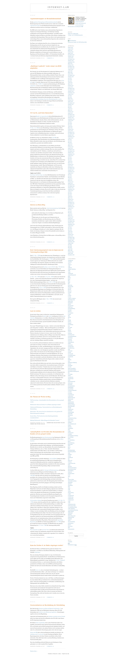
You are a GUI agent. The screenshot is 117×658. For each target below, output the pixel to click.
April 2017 (70, 108)
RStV (69, 448)
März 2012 (70, 198)
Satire (69, 453)
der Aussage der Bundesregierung (50, 470)
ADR (69, 266)
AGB (69, 270)
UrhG (69, 501)
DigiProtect (70, 307)
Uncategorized (71, 495)
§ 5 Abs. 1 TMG (36, 255)
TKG (69, 486)
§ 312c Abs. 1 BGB (49, 276)
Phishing (70, 426)
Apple (69, 272)
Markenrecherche (71, 397)
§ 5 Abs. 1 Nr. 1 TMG (35, 276)
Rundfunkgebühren (72, 451)
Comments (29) (50, 388)
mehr (45, 316)
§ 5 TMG (51, 259)
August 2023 (70, 57)
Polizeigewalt (70, 432)
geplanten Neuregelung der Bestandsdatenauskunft (45, 22)
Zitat (69, 527)
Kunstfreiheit (70, 389)
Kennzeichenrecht (71, 381)
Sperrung (70, 466)
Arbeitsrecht (70, 273)
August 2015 (70, 138)
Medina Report (71, 403)
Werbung (70, 514)
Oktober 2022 (71, 60)
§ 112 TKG (58, 521)
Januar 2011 (70, 218)
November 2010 (71, 221)
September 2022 (71, 62)
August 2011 (70, 208)
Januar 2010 (70, 236)
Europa (69, 330)
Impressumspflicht (71, 368)
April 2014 (70, 161)
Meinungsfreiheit (71, 405)
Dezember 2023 (71, 54)
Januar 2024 (70, 53)
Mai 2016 (70, 125)
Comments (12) (50, 196)
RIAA (69, 447)
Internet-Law (58, 7)
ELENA (69, 321)
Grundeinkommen (71, 355)
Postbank (70, 434)
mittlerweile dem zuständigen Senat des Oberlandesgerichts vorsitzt (45, 99)
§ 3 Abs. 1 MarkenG (60, 560)
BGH (69, 279)
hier (63, 80)
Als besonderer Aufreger (35, 500)
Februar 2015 (70, 146)
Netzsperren (70, 415)
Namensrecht (70, 409)
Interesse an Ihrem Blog (37, 205)
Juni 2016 (70, 123)
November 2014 (71, 151)
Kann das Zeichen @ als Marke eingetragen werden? (46, 545)
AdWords (70, 267)
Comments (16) (50, 242)
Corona (69, 296)
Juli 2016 (70, 122)
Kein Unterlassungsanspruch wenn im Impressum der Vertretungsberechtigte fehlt (46, 251)
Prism (69, 438)
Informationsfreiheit (72, 369)
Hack (69, 358)
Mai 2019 (70, 81)
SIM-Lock (70, 460)
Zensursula (70, 526)
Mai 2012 (70, 195)
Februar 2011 (70, 217)
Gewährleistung (71, 348)
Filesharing (70, 337)
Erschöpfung (70, 324)
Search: (70, 532)
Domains (70, 310)
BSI (69, 283)
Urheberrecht (70, 498)
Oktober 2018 (71, 91)
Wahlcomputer (71, 511)
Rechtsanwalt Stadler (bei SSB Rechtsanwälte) (77, 42)
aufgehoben (33, 85)
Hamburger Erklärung (72, 362)
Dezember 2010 (71, 219)
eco (68, 318)
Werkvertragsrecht (71, 516)
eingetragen (37, 552)
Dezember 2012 (71, 184)
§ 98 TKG (54, 137)
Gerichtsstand (70, 346)
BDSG (69, 277)
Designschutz (70, 305)
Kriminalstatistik (71, 386)
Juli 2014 (70, 157)
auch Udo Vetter (45, 529)
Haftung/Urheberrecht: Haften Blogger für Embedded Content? (44, 420)
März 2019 (70, 84)
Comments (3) (50, 597)
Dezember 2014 (71, 149)
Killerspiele (70, 383)
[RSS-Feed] (72, 40)
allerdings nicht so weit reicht (37, 634)
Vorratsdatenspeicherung (73, 510)
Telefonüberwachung (72, 481)
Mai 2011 (70, 212)
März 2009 (70, 250)
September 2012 (71, 189)
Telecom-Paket (71, 479)
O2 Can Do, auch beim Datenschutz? (41, 113)
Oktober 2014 (71, 152)
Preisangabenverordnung (73, 435)
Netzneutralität (71, 412)
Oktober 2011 (71, 205)
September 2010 (71, 224)
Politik (69, 431)
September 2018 (71, 92)
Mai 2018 (70, 97)
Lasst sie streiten (35, 311)
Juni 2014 (70, 158)
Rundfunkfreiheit (71, 450)
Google (69, 352)
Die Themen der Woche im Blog (40, 397)
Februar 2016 (70, 129)
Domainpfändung (71, 308)
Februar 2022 (70, 65)
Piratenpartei (70, 428)
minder (50, 316)
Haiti (69, 361)
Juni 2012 (70, 193)
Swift (69, 475)
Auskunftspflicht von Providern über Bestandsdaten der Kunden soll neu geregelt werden (47, 433)
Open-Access (70, 421)
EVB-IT (69, 331)
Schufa (69, 456)
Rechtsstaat (70, 444)
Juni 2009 (70, 246)
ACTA (69, 263)
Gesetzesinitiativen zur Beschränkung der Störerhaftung (47, 605)
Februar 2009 (70, 252)
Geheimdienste (71, 342)
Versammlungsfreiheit (72, 507)
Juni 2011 (70, 211)
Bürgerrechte (70, 286)
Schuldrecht (70, 457)
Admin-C (70, 264)
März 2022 (70, 63)
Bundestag (70, 285)
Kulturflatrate (70, 387)
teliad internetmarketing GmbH (54, 208)
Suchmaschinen (71, 473)
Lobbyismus (70, 396)
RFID (69, 445)
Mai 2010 (70, 230)
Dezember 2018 (71, 88)
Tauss (69, 476)
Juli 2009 (70, 244)
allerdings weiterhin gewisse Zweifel (56, 616)
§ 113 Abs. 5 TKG (42, 525)
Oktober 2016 (71, 117)
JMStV (69, 375)
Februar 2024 (70, 51)
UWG (69, 502)
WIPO (69, 520)
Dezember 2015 (71, 132)
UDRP (69, 494)
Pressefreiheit (70, 437)
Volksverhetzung (71, 508)
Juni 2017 (70, 106)
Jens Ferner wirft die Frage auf (37, 175)
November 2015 (71, 133)
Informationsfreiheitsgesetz (73, 371)
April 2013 (70, 179)
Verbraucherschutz (71, 504)
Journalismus (70, 377)
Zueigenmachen (71, 529)
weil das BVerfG (53, 458)
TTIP (69, 489)
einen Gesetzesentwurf (47, 437)
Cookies (69, 295)
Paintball (69, 422)
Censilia (69, 292)
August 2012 (70, 190)
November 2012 (71, 186)
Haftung (69, 359)
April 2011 (70, 214)
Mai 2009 (70, 247)
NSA (69, 416)
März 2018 (70, 98)
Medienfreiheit (71, 402)
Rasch (69, 441)
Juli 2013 (70, 174)
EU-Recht (70, 327)
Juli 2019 (70, 78)
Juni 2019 (70, 79)
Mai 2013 (70, 177)
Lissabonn (70, 393)
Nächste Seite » (33, 651)
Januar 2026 (70, 47)
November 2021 (71, 68)
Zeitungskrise (70, 523)
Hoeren (69, 364)
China (69, 294)
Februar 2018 (70, 100)
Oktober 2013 (71, 170)
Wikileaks (70, 518)
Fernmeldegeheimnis (72, 336)
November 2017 (71, 103)
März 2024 (70, 50)
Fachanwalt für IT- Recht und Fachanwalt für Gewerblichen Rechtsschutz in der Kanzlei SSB (77, 24)
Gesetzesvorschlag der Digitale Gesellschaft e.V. (50, 608)
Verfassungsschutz (72, 505)
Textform (70, 483)
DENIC (69, 304)
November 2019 (71, 75)
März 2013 (70, 180)
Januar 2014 (70, 165)
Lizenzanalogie (71, 394)
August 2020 (70, 69)
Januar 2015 (70, 148)
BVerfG (69, 289)
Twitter (69, 491)
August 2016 (70, 120)
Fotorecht (70, 339)
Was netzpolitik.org (34, 529)
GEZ (69, 349)
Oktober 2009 (71, 240)
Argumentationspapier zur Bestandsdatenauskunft (45, 18)
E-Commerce (70, 313)
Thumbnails (70, 485)
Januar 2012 (70, 200)
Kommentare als (72, 544)
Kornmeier (70, 384)
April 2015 (70, 143)
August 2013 (70, 173)
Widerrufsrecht (71, 517)
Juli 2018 (70, 95)
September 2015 (71, 136)
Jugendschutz (70, 378)
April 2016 (70, 126)
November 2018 (71, 89)
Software (70, 461)
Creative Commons (72, 298)
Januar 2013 (70, 183)
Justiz (69, 380)
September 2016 (71, 119)
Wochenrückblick (71, 521)
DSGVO (70, 311)
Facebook (70, 333)
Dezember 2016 (71, 114)
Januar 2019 (70, 87)
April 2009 (70, 249)
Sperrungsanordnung (72, 467)
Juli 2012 (70, 192)
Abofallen (70, 261)
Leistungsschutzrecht (72, 390)
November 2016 (71, 116)
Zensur (69, 524)
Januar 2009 (70, 253)
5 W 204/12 (61, 267)
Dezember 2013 (71, 167)
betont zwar (38, 570)
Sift (68, 459)
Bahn (69, 276)
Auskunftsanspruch (72, 275)
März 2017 (70, 110)
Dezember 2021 (71, 66)
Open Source (70, 419)
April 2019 (70, 82)
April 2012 (70, 196)
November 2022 (71, 59)
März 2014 (70, 162)
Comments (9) (50, 537)
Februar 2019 (70, 85)
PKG (69, 429)
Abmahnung (70, 260)
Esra (69, 326)
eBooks (69, 317)
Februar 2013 (70, 181)
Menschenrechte (71, 406)
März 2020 (70, 72)
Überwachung (71, 492)
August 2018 (70, 94)
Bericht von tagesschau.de (42, 116)
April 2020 (70, 71)
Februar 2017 (70, 111)
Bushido (69, 288)
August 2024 (70, 49)
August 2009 (70, 243)
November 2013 (71, 168)
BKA (69, 280)
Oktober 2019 (71, 76)
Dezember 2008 (71, 254)
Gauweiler (70, 340)
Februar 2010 (70, 234)
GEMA (69, 343)
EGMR (69, 320)
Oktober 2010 (71, 222)
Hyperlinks (70, 365)
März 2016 (70, 127)
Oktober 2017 (71, 104)
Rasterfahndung (71, 443)
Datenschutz (70, 301)
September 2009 (71, 241)
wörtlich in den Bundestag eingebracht (48, 612)
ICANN (69, 367)
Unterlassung (70, 497)
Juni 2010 (70, 228)
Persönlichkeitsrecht (72, 423)
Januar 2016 (70, 130)
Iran (69, 372)
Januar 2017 (70, 113)
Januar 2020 (70, 73)
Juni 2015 (70, 141)
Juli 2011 (70, 209)
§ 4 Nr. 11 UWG (52, 282)
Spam (69, 464)
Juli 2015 (70, 139)
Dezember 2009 (71, 237)
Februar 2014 (70, 164)
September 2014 (71, 154)
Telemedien (70, 482)
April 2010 (70, 231)
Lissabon (70, 391)
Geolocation (70, 345)
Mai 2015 (70, 142)
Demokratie (70, 302)
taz (68, 478)
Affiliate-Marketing (72, 269)
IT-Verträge (70, 374)
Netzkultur (70, 410)
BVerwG (70, 291)
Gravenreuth (70, 353)
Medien (69, 400)
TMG (69, 488)
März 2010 (70, 233)
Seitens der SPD (34, 632)
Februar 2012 (70, 199)
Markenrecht (70, 399)
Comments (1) (50, 58)
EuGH (69, 329)
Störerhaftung (70, 470)
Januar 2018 (70, 101)
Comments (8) (50, 646)
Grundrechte (70, 356)
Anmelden (70, 541)
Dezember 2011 (71, 202)
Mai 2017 (70, 107)
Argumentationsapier (35, 25)
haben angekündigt (40, 622)
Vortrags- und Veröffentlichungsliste (75, 35)
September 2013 (71, 171)
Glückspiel (70, 351)
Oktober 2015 (71, 135)
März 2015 (70, 145)
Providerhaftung (71, 440)
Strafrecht (70, 472)
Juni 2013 (70, 176)
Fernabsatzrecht (71, 334)
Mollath (69, 407)
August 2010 (70, 225)
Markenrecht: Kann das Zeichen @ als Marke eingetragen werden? (45, 404)
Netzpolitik (70, 413)
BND (69, 282)
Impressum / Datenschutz (73, 33)
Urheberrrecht (71, 499)
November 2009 (71, 238)
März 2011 (70, 215)
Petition (69, 425)
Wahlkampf (70, 513)
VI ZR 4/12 (40, 84)
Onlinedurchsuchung (72, 418)
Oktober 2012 (71, 187)
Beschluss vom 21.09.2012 (49, 267)
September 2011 (71, 206)
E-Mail (69, 314)
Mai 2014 (70, 160)
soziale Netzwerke (71, 463)
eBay (69, 315)
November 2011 (71, 203)
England (69, 323)
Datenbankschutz (71, 299)
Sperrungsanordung (72, 469)
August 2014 (70, 155)
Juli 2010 (70, 227)
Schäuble (70, 454)
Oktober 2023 (71, 56)
